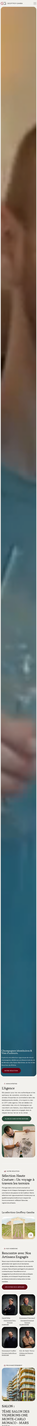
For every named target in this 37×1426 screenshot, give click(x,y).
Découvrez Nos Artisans (14, 1287)
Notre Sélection (11, 1071)
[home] (12, 3)
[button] (34, 3)
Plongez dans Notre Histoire (16, 1119)
